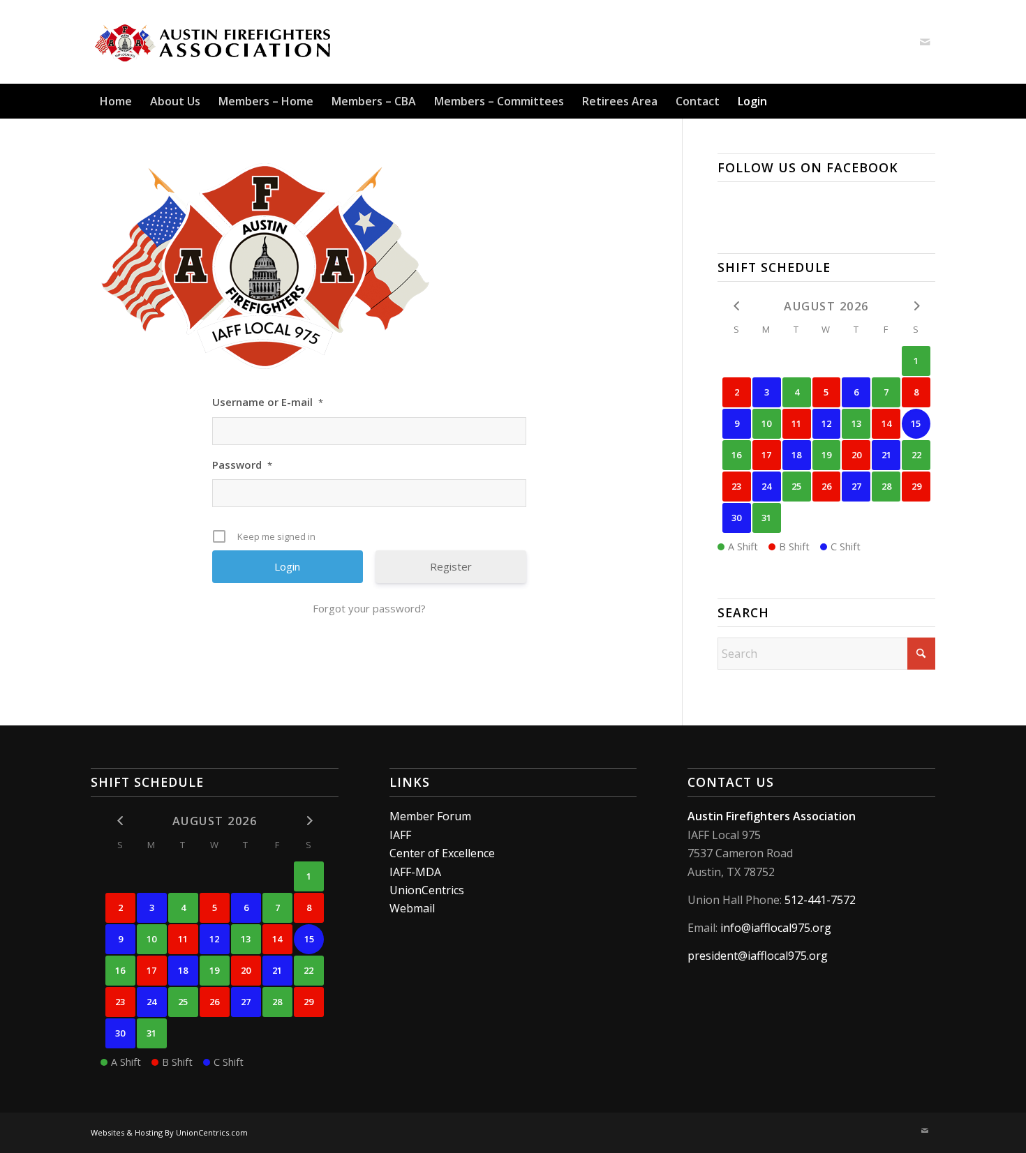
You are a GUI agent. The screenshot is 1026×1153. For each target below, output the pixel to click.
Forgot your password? (369, 608)
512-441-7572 (820, 899)
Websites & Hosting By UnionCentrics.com (169, 1132)
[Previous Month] (736, 305)
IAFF (400, 835)
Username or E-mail (267, 402)
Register (451, 566)
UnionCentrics (426, 890)
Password (242, 465)
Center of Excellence (442, 853)
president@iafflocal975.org (757, 955)
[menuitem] (116, 101)
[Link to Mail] (924, 41)
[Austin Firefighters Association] (214, 42)
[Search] (927, 101)
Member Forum (430, 816)
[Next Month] (916, 305)
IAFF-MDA (415, 872)
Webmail (412, 908)
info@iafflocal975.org (775, 927)
